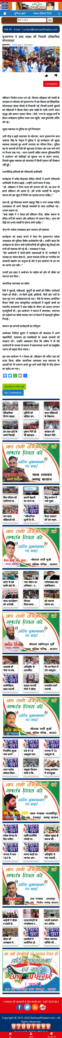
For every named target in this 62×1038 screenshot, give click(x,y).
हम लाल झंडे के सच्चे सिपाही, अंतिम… (10, 435)
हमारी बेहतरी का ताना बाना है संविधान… (30, 501)
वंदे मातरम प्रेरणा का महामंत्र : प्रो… (49, 606)
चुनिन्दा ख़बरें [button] (19, 13)
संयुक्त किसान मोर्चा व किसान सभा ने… (31, 773)
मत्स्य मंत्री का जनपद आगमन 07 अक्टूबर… (31, 857)
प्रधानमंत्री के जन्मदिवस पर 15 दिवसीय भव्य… (31, 925)
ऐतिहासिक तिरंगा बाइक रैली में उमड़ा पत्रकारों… (9, 418)
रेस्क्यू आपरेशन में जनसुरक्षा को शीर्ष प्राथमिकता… (52, 775)
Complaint (51, 84)
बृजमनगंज (6, 44)
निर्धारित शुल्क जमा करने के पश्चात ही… (10, 754)
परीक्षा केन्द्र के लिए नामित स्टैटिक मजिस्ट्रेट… (10, 841)
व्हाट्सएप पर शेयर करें (14, 386)
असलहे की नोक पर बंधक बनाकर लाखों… (9, 672)
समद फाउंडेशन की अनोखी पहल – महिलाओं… (10, 606)
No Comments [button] (13, 392)
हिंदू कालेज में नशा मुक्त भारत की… (51, 501)
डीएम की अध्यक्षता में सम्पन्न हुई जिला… (8, 944)
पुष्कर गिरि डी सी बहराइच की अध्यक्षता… (31, 435)
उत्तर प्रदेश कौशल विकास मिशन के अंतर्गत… (9, 775)
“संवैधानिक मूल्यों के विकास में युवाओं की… (31, 519)
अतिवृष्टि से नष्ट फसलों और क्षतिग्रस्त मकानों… (51, 859)
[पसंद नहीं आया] (56, 75)
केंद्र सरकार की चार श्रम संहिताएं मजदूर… (50, 521)
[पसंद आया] (46, 75)
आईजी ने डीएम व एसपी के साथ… (10, 923)
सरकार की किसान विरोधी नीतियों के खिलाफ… (51, 437)
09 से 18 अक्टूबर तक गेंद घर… (29, 754)
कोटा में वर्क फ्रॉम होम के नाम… (9, 585)
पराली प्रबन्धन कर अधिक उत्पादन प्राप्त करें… (51, 925)
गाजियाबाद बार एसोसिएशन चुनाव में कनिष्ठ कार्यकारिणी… (52, 587)
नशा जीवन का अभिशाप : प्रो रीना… (30, 585)
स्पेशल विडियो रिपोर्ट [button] (42, 13)
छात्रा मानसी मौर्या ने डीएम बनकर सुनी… (30, 689)
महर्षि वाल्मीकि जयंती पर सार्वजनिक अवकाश (30, 841)
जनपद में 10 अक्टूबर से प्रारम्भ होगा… (51, 754)
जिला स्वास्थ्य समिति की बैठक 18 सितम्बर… (51, 944)
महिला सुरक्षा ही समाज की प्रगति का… (52, 839)
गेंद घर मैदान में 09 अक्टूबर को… (52, 670)
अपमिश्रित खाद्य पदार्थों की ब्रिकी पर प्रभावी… (10, 691)
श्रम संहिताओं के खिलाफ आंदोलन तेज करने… (51, 418)
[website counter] (31, 1026)
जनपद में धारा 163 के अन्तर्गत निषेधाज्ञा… (9, 859)
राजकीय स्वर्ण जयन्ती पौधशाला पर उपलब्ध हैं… (51, 691)
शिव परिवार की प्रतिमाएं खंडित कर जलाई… (10, 501)
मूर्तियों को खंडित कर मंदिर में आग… (30, 416)
